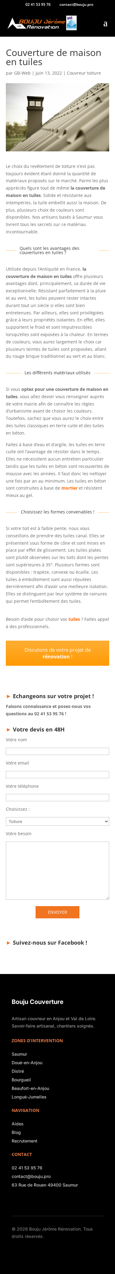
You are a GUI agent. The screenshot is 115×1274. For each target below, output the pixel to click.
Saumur (19, 1054)
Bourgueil (21, 1079)
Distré (18, 1071)
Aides (18, 1123)
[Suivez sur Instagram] (23, 1201)
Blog (16, 1132)
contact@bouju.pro (31, 1176)
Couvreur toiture (84, 73)
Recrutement (24, 1140)
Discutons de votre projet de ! (58, 653)
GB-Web (22, 73)
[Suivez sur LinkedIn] (32, 1201)
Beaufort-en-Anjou (30, 1088)
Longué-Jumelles (29, 1096)
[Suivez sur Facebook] (15, 1201)
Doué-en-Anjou (27, 1062)
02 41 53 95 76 (27, 1167)
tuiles (74, 619)
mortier (69, 488)
